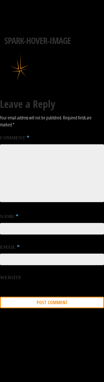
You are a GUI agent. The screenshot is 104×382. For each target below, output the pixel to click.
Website (11, 277)
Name (9, 216)
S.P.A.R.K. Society (35, 7)
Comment (14, 137)
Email (10, 246)
